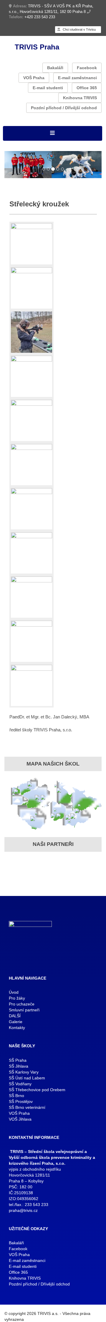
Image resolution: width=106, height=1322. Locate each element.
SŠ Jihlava (18, 1066)
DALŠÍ (15, 1015)
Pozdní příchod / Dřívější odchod (64, 107)
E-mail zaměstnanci (77, 77)
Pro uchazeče (21, 1004)
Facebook (87, 67)
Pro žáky (17, 998)
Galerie (15, 1021)
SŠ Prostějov (21, 1101)
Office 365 (87, 87)
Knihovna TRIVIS (80, 97)
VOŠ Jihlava (20, 1119)
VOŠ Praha (33, 77)
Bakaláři (55, 67)
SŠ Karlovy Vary (24, 1072)
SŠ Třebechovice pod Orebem (37, 1089)
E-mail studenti (48, 87)
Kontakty (17, 1027)
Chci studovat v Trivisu (79, 29)
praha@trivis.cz (23, 1210)
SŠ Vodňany (20, 1083)
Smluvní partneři (24, 1010)
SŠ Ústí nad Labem (27, 1078)
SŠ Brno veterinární (27, 1107)
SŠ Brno (16, 1095)
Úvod (14, 992)
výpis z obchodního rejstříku (35, 1169)
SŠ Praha (17, 1060)
